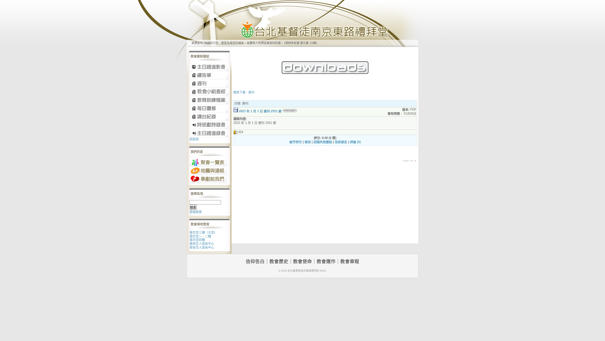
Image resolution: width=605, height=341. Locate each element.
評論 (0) (355, 142)
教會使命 (302, 261)
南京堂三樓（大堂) (202, 232)
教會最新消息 (209, 108)
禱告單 (209, 75)
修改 (308, 142)
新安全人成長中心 (202, 247)
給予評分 (296, 142)
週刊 (251, 92)
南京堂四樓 (197, 240)
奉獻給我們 (208, 179)
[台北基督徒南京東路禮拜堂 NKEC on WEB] (302, 23)
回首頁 (194, 139)
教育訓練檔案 (209, 100)
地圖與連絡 (208, 170)
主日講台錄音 (209, 92)
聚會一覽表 (208, 162)
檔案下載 (239, 92)
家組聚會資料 (209, 116)
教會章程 (349, 261)
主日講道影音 (209, 67)
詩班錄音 (209, 125)
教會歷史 (278, 261)
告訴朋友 (341, 142)
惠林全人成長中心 (202, 243)
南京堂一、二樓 (200, 236)
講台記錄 (209, 133)
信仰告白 (255, 261)
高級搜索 (196, 212)
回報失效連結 (323, 142)
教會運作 (326, 261)
